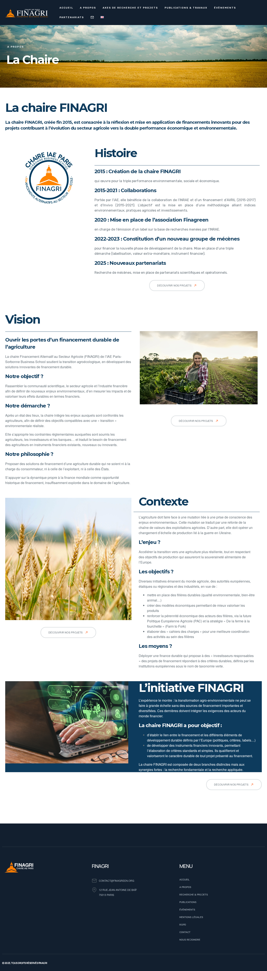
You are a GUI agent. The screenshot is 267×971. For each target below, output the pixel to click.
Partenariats (71, 17)
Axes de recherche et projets (130, 7)
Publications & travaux (186, 7)
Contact (92, 17)
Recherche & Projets (193, 894)
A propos (88, 7)
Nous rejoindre (189, 939)
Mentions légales (191, 917)
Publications (187, 902)
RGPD (182, 924)
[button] (177, 285)
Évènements (225, 7)
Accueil (66, 7)
